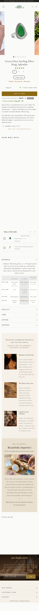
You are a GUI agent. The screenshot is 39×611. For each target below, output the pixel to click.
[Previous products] (30, 231)
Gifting (5, 320)
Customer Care (9, 592)
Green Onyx (19, 77)
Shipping (5, 325)
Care (4, 315)
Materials (6, 260)
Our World (7, 588)
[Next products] (35, 231)
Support (5, 597)
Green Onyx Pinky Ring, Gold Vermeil (25, 247)
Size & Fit (6, 309)
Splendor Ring (25, 236)
